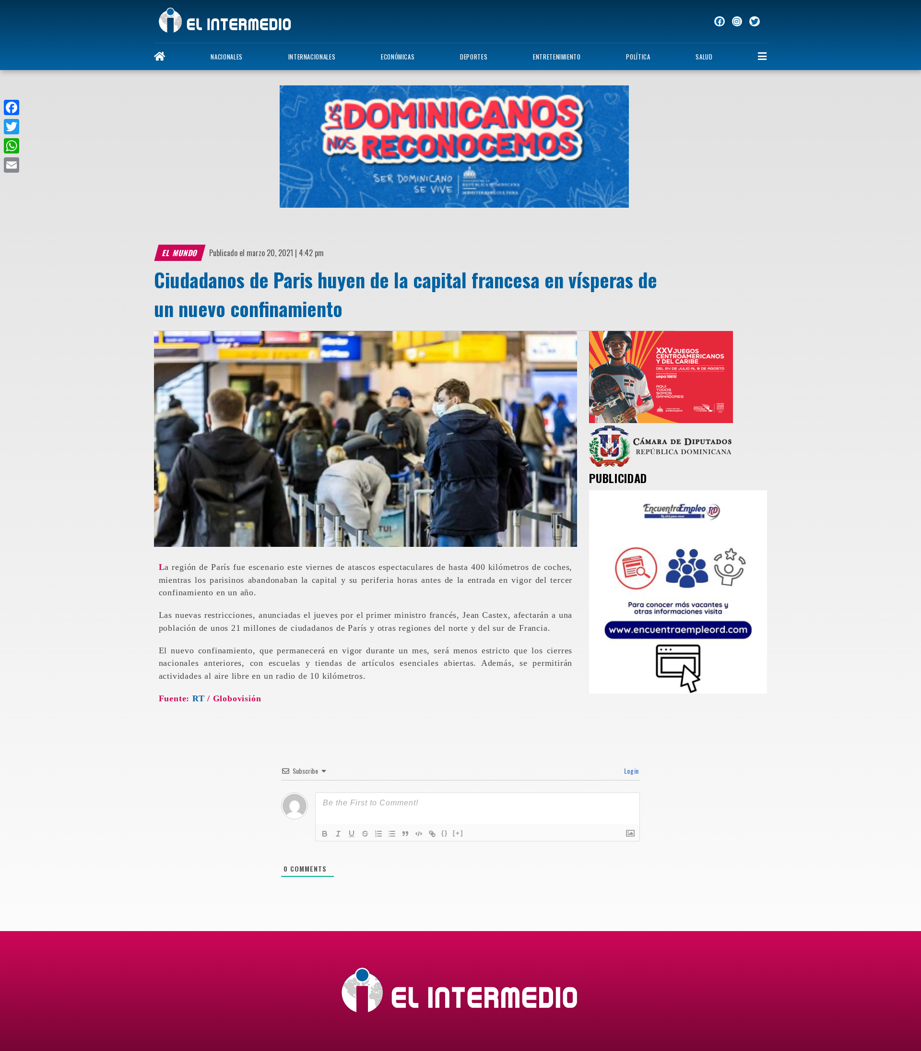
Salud (704, 56)
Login (630, 771)
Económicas (397, 56)
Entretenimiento (557, 56)
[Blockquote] (405, 833)
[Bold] (324, 833)
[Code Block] (418, 833)
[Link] (432, 833)
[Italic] (338, 833)
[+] (458, 833)
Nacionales (226, 56)
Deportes (473, 56)
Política (638, 56)
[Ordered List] (378, 833)
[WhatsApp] (11, 145)
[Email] (11, 165)
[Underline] (351, 833)
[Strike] (365, 833)
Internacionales (312, 56)
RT (198, 698)
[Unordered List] (392, 833)
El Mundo (180, 253)
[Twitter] (11, 126)
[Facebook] (11, 107)
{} (444, 833)
